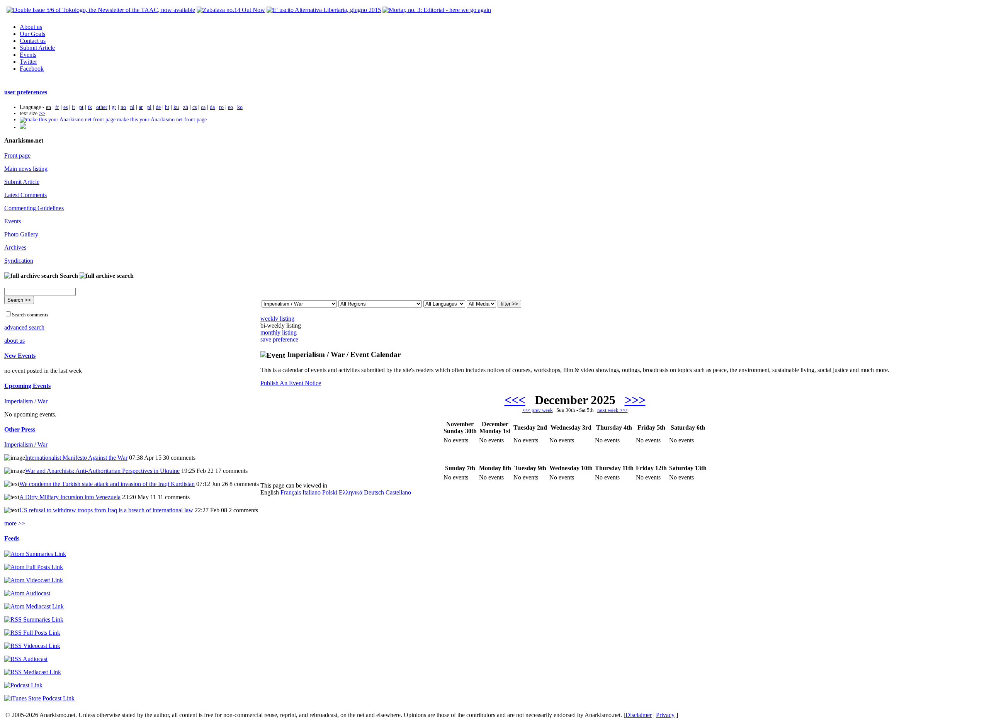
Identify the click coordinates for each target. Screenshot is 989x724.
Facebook (32, 68)
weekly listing (277, 318)
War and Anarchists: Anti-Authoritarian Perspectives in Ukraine (102, 470)
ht (167, 107)
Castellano (398, 492)
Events (28, 54)
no (123, 107)
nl (132, 107)
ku (176, 107)
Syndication (18, 260)
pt (81, 107)
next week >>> (612, 410)
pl (149, 107)
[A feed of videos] (33, 580)
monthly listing (278, 332)
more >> (14, 523)
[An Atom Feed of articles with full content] (33, 567)
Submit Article (37, 47)
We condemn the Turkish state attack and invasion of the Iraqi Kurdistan (107, 484)
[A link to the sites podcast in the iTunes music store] (39, 698)
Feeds (11, 538)
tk (90, 107)
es (65, 107)
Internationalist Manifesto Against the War (76, 457)
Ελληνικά (350, 492)
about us (14, 340)
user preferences (25, 92)
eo (230, 107)
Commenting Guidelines (34, 208)
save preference (279, 339)
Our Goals (32, 34)
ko (240, 107)
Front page (17, 155)
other (101, 107)
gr (114, 107)
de (158, 107)
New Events (20, 355)
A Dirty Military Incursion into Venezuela (70, 497)
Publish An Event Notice (290, 383)
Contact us (33, 40)
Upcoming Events (27, 385)
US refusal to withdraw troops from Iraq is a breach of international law (106, 510)
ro (221, 107)
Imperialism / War (26, 401)
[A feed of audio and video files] (34, 606)
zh (185, 107)
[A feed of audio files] (27, 593)
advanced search (24, 327)
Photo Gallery (21, 234)
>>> (635, 400)
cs (194, 107)
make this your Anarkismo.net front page (161, 119)
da (212, 107)
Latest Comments (25, 195)
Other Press (19, 429)
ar (141, 107)
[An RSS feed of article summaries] (33, 619)
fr (57, 107)
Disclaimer (638, 715)
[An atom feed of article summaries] (35, 554)
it (73, 107)
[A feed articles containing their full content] (32, 632)
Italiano (311, 492)
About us (31, 27)
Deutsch (374, 492)
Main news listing (26, 168)
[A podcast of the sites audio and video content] (23, 685)
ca (203, 107)
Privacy (665, 715)
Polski (329, 492)
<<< (515, 400)
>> (42, 113)
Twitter (28, 61)
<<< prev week (537, 410)
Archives (15, 247)
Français (290, 492)
